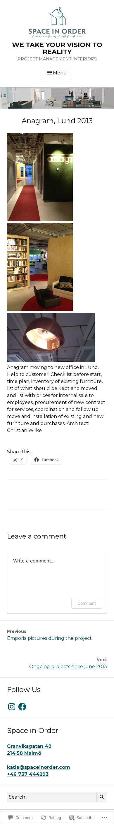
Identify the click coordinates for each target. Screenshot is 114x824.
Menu (60, 73)
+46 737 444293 (28, 774)
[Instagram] (11, 706)
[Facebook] (22, 706)
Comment (86, 603)
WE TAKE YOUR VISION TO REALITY (57, 48)
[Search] (101, 797)
